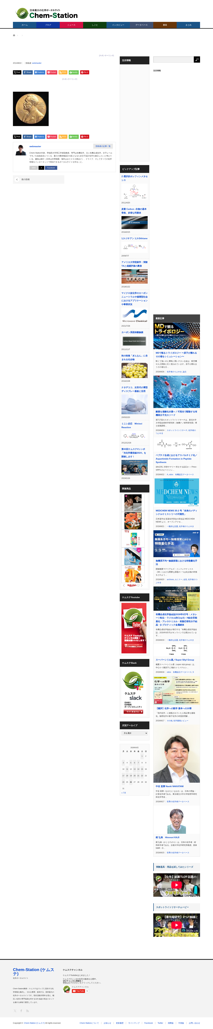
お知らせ (107, 1023)
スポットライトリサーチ (177, 430)
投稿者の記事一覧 (103, 146)
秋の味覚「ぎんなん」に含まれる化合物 (134, 357)
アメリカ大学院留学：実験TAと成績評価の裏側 (134, 264)
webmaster (36, 63)
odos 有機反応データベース (181, 474)
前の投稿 (26, 179)
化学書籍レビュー (180, 721)
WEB (34, 168)
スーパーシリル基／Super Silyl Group (175, 660)
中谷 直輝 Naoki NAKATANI (170, 786)
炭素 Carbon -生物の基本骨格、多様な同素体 (134, 211)
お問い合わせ (194, 1023)
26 (131, 782)
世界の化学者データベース (178, 801)
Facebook (51, 168)
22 (142, 776)
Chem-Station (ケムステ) (33, 971)
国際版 (171, 1023)
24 (123, 782)
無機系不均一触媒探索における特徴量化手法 (176, 562)
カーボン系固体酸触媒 (132, 332)
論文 (184, 372)
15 (142, 769)
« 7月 (123, 793)
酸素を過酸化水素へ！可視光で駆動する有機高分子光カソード (176, 413)
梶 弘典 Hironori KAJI (167, 837)
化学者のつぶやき (174, 372)
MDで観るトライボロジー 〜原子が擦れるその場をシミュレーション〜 (176, 355)
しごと (95, 25)
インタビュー (118, 25)
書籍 (165, 25)
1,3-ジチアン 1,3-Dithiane (134, 238)
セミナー (178, 579)
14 (138, 769)
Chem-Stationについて (89, 1023)
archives (170, 579)
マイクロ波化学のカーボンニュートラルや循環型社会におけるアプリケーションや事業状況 (134, 299)
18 (127, 776)
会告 (185, 579)
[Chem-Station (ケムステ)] (47, 13)
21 (138, 776)
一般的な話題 (172, 526)
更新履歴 (119, 1023)
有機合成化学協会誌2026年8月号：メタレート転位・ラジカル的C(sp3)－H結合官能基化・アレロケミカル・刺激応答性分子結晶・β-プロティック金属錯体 (176, 619)
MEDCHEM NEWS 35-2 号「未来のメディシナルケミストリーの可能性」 (176, 512)
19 (131, 776)
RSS (27, 1011)
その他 (169, 721)
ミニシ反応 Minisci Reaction (131, 425)
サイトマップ (134, 1023)
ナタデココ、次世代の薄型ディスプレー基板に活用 (134, 389)
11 (127, 769)
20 (135, 776)
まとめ (188, 25)
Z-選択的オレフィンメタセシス (134, 178)
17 (123, 776)
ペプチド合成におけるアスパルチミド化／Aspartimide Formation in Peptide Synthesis (176, 458)
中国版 (181, 1023)
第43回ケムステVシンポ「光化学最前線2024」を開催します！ (133, 453)
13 (135, 769)
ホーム (25, 25)
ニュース (71, 25)
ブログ (48, 25)
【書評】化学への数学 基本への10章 (174, 708)
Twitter (160, 1023)
